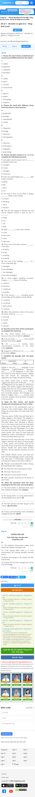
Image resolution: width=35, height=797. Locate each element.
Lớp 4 (3, 760)
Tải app (16, 764)
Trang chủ (4, 750)
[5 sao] (18, 581)
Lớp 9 (14, 753)
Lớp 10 (3, 753)
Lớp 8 (25, 753)
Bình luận (13, 577)
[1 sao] (9, 581)
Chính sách (4, 777)
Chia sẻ (5, 577)
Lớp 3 (14, 760)
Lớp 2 (25, 760)
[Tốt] (28, 523)
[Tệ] (22, 523)
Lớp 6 (14, 757)
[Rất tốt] (32, 523)
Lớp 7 (3, 757)
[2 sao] (11, 581)
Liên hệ (3, 774)
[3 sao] (14, 581)
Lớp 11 (25, 750)
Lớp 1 (3, 764)
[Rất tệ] (19, 523)
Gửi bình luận (6, 734)
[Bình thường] (25, 523)
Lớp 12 (14, 750)
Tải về (18, 30)
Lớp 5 (25, 757)
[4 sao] (16, 581)
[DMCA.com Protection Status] (21, 791)
